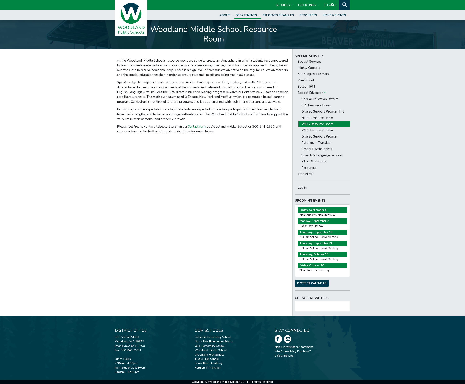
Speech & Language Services (322, 155)
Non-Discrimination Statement (294, 347)
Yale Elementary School (210, 346)
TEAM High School (207, 359)
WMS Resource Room (317, 124)
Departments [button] (247, 15)
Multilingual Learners (313, 74)
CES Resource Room (316, 105)
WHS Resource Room (317, 130)
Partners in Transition (316, 142)
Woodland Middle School (211, 350)
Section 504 (306, 86)
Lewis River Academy (208, 363)
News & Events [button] (335, 15)
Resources (308, 168)
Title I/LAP (305, 174)
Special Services (309, 61)
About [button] (225, 15)
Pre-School (306, 80)
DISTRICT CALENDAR (312, 283)
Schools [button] (283, 5)
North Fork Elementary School (214, 342)
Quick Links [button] (307, 5)
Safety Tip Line (284, 356)
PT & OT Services (314, 161)
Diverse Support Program (319, 136)
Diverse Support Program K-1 (322, 111)
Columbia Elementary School (213, 337)
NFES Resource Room (317, 118)
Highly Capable (309, 68)
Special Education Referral (320, 99)
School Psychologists (316, 149)
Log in (302, 187)
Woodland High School (209, 355)
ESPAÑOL (330, 5)
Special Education (311, 93)
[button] (344, 4)
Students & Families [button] (278, 15)
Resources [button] (309, 15)
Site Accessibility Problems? (293, 351)
